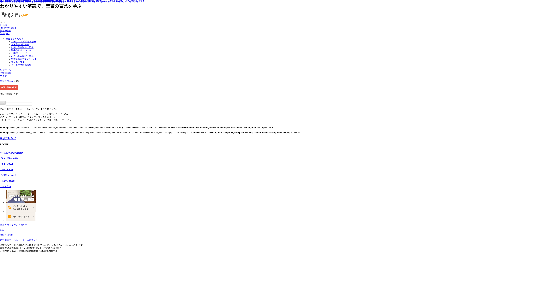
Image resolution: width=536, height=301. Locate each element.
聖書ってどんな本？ (16, 38)
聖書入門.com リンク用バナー (14, 225)
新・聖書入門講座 (20, 44)
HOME (3, 25)
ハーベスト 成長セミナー (23, 41)
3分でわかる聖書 (8, 27)
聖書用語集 (5, 73)
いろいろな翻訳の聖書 (22, 56)
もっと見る (5, 186)
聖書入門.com (6, 81)
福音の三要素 (18, 62)
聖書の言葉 (5, 30)
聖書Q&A (4, 33)
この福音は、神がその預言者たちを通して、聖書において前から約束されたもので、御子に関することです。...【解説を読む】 (63, 1)
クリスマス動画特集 (21, 65)
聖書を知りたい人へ (21, 50)
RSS (2, 230)
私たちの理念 (6, 235)
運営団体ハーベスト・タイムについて (19, 240)
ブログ (3, 76)
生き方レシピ (6, 70)
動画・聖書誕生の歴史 (22, 47)
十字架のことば (19, 53)
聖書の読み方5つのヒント (24, 59)
